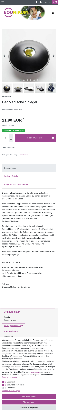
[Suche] (46, 2)
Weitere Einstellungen (11, 391)
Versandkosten (22, 155)
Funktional (11, 388)
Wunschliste (10, 148)
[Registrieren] (41, 2)
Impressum (8, 337)
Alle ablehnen (29, 402)
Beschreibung (10, 168)
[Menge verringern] (11, 140)
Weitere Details (11, 176)
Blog (2, 1)
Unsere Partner (10, 320)
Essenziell (11, 382)
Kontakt (7, 317)
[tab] (29, 168)
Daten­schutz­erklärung (11, 377)
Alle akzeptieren (29, 396)
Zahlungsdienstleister (15, 385)
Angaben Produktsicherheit (16, 184)
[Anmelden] (37, 2)
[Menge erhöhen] (11, 136)
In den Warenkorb (35, 138)
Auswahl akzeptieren (29, 408)
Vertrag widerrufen (12, 325)
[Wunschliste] (50, 2)
